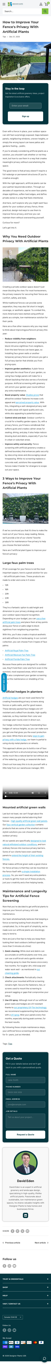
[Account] (41, 4)
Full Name (11, 1075)
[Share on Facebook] (12, 1231)
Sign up (25, 116)
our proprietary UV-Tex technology (30, 1007)
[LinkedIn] (25, 1215)
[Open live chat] (44, 1358)
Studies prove (32, 395)
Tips (4, 37)
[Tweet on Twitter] (22, 1231)
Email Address (13, 1099)
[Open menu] (4, 4)
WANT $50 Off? (4, 682)
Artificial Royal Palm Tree (16, 650)
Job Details (11, 1111)
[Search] (45, 11)
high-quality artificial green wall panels (29, 821)
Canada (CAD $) (10, 1317)
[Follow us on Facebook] (4, 1266)
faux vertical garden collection (21, 824)
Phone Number (13, 1087)
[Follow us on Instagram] (9, 1266)
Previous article (12, 1242)
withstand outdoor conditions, (23, 844)
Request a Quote (25, 1134)
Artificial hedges (10, 698)
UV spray (15, 1015)
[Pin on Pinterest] (17, 1231)
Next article (40, 1242)
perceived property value (27, 402)
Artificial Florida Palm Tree (17, 659)
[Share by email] (27, 1231)
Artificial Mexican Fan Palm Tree (20, 655)
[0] (46, 4)
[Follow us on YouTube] (14, 1266)
